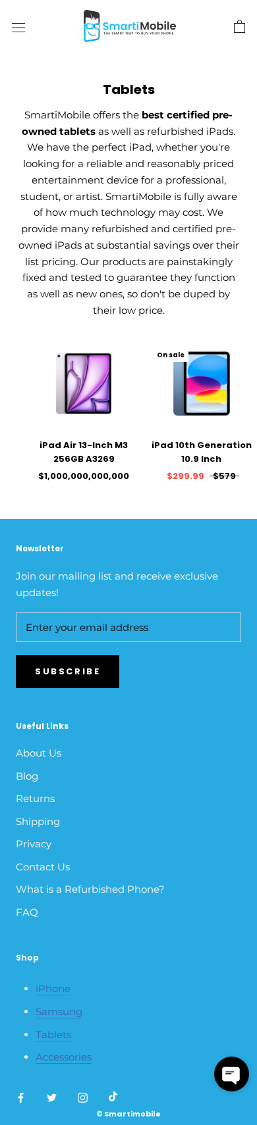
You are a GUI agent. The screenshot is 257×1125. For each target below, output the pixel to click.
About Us (38, 753)
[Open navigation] (18, 27)
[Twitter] (52, 1097)
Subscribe (67, 671)
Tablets (53, 1034)
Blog (27, 776)
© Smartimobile (128, 1114)
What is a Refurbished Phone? (90, 889)
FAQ (27, 912)
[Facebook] (21, 1097)
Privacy (33, 844)
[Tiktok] (113, 1097)
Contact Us (43, 867)
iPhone (53, 988)
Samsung (59, 1011)
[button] (231, 1074)
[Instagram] (83, 1097)
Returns (35, 798)
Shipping (38, 821)
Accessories (64, 1057)
